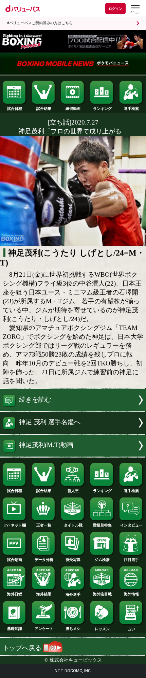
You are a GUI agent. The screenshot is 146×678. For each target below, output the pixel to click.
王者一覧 (43, 525)
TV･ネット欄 (15, 525)
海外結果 (43, 594)
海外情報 (131, 594)
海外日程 (14, 594)
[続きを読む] (73, 408)
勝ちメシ (73, 628)
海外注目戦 (102, 594)
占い (131, 629)
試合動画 (14, 560)
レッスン (102, 629)
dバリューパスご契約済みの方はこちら (40, 23)
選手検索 (131, 108)
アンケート (44, 628)
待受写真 (73, 560)
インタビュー (131, 525)
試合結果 (43, 108)
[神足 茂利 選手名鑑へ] (73, 431)
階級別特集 (102, 525)
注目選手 (131, 560)
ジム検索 (102, 560)
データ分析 (44, 560)
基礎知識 (14, 628)
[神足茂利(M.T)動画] (73, 454)
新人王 (73, 491)
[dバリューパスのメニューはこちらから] (135, 9)
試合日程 (14, 108)
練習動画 (73, 108)
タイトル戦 (73, 525)
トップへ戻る (23, 647)
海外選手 (73, 594)
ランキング (102, 108)
